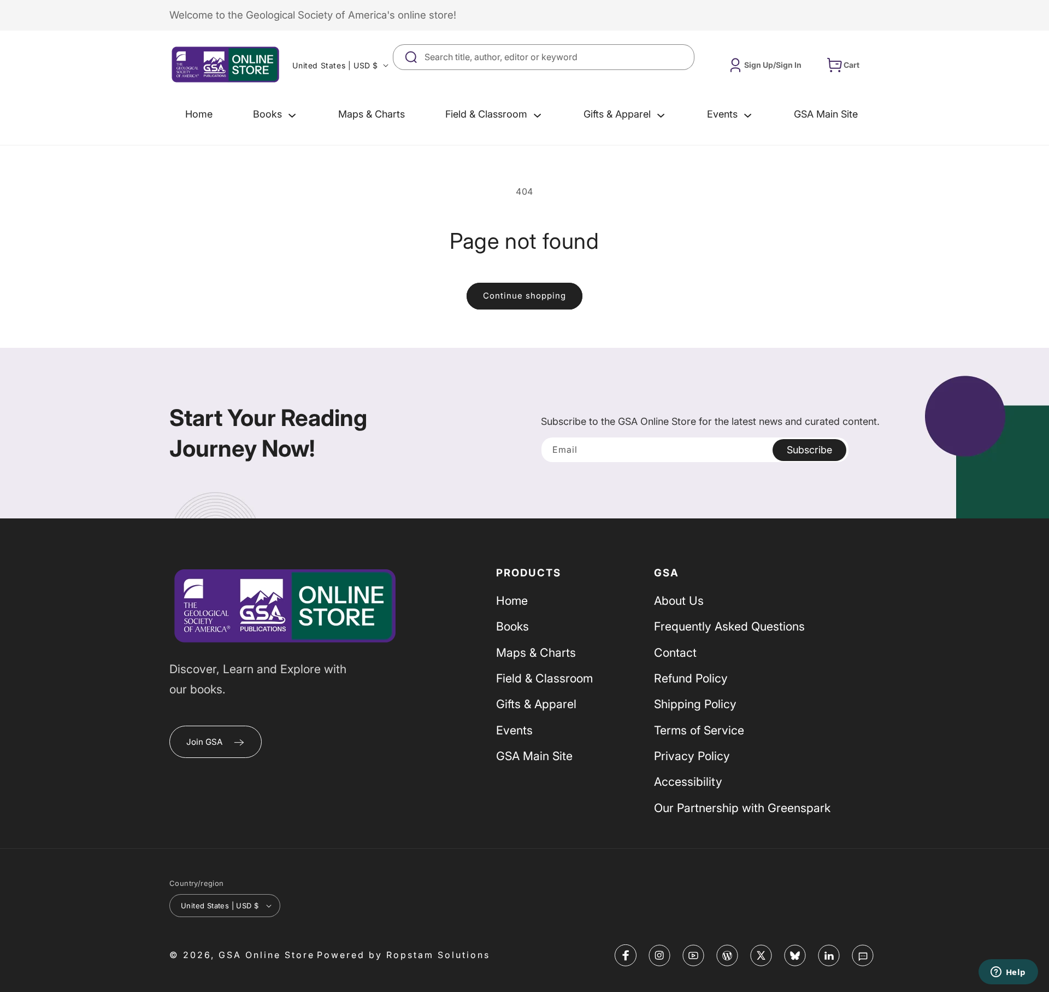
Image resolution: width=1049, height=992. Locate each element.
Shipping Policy (695, 704)
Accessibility (688, 781)
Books (512, 626)
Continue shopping (524, 295)
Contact (675, 652)
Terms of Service (699, 730)
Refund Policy (691, 678)
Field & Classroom (544, 678)
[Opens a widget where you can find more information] (1008, 973)
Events (514, 730)
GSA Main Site (534, 756)
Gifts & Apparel (536, 704)
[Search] (682, 57)
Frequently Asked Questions (729, 626)
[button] (275, 114)
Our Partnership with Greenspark (742, 808)
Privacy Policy (692, 756)
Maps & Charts (536, 652)
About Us (679, 600)
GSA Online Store (267, 954)
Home (512, 600)
